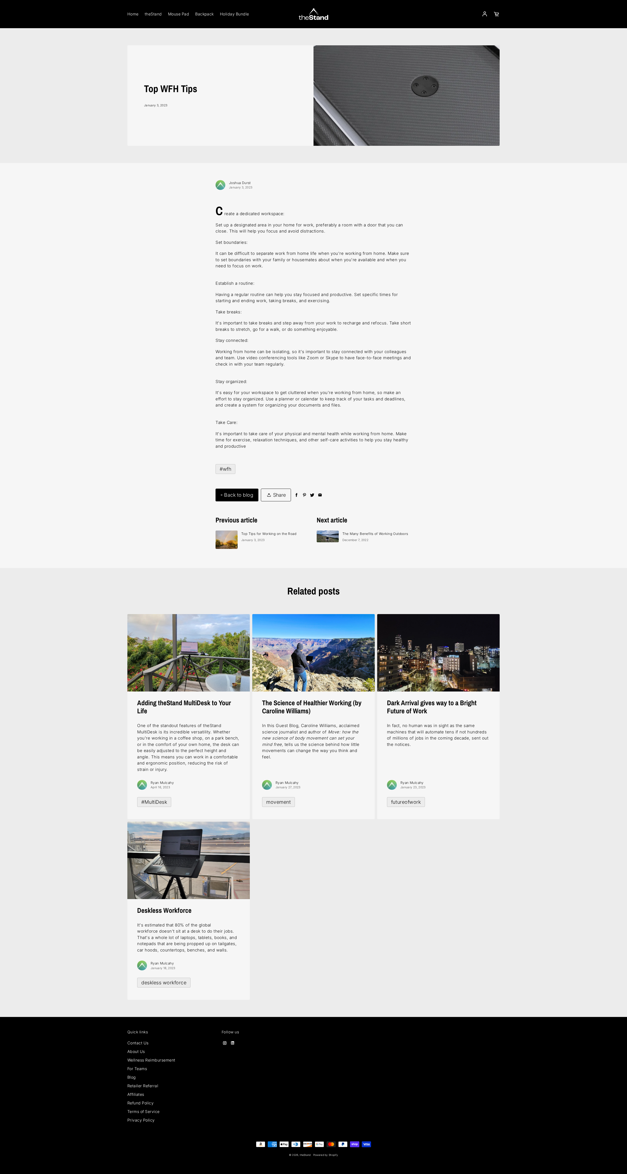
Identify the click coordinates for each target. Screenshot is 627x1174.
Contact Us (138, 1042)
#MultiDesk (154, 802)
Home (133, 14)
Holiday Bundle (234, 14)
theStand (153, 14)
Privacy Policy (141, 1120)
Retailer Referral (142, 1085)
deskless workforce (163, 983)
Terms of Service (143, 1111)
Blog (131, 1077)
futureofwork (406, 802)
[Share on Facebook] (296, 495)
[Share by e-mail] (320, 495)
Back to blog (238, 495)
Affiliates (135, 1094)
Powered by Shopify (325, 1154)
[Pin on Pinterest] (304, 495)
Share (279, 495)
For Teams (137, 1068)
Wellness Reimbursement (151, 1060)
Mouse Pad (178, 14)
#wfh (225, 469)
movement (278, 802)
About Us (136, 1051)
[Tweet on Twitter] (312, 495)
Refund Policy (140, 1102)
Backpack (204, 14)
